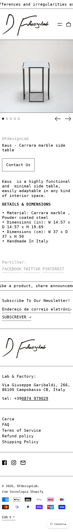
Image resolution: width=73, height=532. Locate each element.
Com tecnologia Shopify (22, 491)
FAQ (5, 424)
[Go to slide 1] (3, 119)
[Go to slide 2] (7, 119)
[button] (68, 24)
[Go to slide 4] (15, 119)
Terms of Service (21, 430)
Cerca (8, 419)
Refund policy (18, 436)
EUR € (6, 517)
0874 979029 (35, 398)
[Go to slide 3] (11, 119)
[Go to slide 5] (19, 119)
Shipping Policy (20, 442)
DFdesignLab (15, 138)
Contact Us (18, 165)
